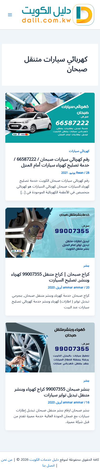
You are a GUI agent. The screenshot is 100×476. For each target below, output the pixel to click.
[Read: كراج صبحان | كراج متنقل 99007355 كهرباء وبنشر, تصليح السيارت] (49, 232)
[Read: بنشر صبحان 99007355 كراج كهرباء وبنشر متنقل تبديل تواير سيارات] (49, 347)
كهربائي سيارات (79, 151)
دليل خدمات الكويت (44, 459)
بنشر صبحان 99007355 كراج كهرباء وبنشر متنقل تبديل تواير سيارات (52, 392)
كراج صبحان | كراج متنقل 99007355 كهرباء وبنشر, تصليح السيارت (50, 277)
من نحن (6, 459)
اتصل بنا (48, 465)
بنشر (86, 265)
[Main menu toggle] (10, 15)
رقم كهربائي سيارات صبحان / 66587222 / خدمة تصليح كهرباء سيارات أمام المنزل (51, 162)
